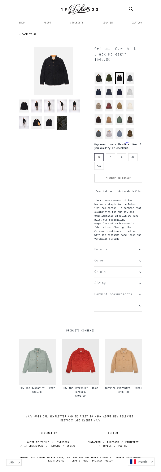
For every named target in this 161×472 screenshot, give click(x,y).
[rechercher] (131, 9)
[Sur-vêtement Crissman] (98, 83)
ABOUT (47, 23)
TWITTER (123, 446)
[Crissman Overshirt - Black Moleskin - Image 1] (53, 71)
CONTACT (72, 446)
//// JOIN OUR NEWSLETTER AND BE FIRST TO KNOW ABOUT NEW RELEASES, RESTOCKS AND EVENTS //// (80, 418)
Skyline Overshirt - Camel (123, 388)
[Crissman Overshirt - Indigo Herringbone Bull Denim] (98, 138)
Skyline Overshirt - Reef (37, 388)
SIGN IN (108, 23)
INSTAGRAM (94, 442)
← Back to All (28, 34)
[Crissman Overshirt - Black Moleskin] (119, 82)
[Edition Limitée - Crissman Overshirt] (130, 97)
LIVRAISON (62, 442)
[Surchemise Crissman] (98, 97)
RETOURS (55, 446)
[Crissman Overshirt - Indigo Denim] (109, 97)
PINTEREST (132, 442)
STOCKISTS (76, 23)
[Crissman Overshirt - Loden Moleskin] (109, 83)
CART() (137, 23)
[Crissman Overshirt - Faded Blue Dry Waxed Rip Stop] (119, 138)
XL (132, 157)
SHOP (22, 23)
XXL (99, 165)
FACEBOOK (113, 442)
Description (104, 191)
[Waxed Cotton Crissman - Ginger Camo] (130, 138)
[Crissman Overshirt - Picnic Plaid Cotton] (109, 138)
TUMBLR (107, 446)
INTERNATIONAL (33, 446)
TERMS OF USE (79, 461)
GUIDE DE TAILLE (38, 442)
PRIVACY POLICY (102, 461)
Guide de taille (129, 191)
